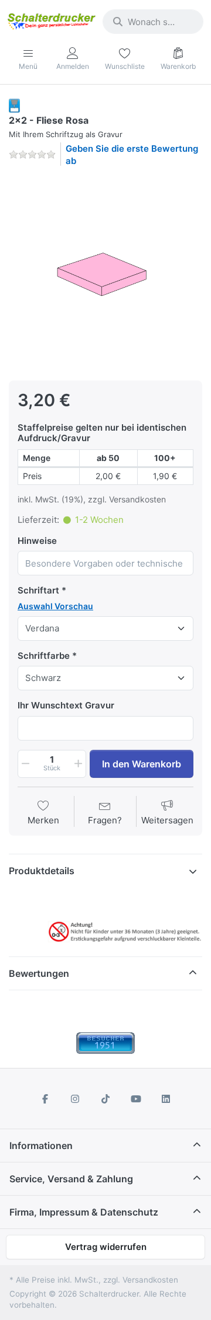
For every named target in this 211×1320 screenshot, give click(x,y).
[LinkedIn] (166, 1099)
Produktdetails (41, 870)
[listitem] (105, 272)
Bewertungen (39, 973)
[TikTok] (105, 1099)
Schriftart (38, 590)
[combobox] (153, 21)
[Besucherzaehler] (105, 1042)
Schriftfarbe (44, 655)
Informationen (41, 1145)
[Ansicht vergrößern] (105, 272)
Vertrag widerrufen (106, 1246)
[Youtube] (136, 1099)
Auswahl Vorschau (55, 606)
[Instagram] (76, 1099)
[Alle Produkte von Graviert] (14, 104)
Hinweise (37, 540)
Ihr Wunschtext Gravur (66, 705)
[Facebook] (45, 1099)
